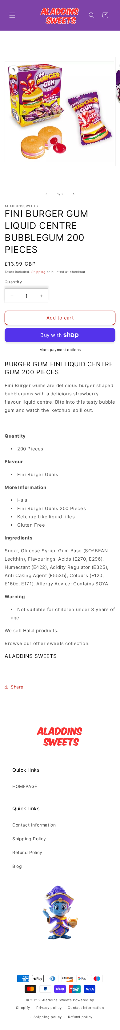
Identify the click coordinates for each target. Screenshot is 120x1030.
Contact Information (34, 824)
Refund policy (80, 1017)
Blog (17, 866)
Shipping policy (48, 1017)
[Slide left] (46, 194)
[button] (12, 15)
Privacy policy (49, 1008)
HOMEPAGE (24, 786)
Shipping (38, 272)
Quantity (13, 281)
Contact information (86, 1008)
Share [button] (17, 686)
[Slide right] (73, 194)
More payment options (60, 349)
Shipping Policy (29, 838)
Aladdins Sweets (57, 1000)
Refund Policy (27, 852)
